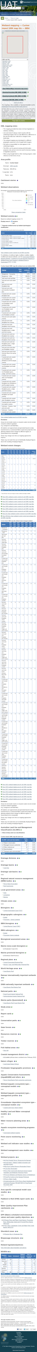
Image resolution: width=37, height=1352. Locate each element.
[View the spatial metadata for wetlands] (27, 96)
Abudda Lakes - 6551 (6, 66)
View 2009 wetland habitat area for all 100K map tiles (17, 794)
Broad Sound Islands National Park (13, 994)
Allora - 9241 (5, 72)
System (3, 232)
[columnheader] (11, 840)
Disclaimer (19, 1334)
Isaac (4, 892)
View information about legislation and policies (13, 1247)
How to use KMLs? (18, 102)
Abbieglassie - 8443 (6, 61)
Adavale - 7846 (5, 67)
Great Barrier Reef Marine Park (12, 987)
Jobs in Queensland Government (19, 1339)
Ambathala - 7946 (6, 76)
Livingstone (6, 895)
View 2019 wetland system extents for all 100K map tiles (18, 499)
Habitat (4, 270)
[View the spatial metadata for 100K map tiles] (28, 92)
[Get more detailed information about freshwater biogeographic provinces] (32, 1068)
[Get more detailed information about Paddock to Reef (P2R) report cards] (31, 1199)
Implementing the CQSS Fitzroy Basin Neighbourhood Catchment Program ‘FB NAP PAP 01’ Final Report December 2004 (19, 1182)
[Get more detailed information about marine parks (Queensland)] (24, 1000)
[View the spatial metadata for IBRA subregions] (17, 930)
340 (11, 1272)
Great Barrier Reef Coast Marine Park (14, 1003)
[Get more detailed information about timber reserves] (15, 1041)
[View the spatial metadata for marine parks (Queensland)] (26, 1000)
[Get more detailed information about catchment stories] (17, 180)
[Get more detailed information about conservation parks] (18, 1020)
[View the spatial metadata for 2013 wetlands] (1, 504)
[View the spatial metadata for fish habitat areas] (18, 1048)
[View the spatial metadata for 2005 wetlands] (1, 509)
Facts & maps (15, 18)
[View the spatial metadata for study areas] (11, 1007)
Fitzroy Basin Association (10, 884)
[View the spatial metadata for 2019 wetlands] (1, 499)
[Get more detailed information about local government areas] (22, 890)
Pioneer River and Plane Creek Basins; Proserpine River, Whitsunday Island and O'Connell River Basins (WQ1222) (18, 1221)
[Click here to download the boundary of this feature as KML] (3, 949)
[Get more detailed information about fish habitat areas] (17, 1048)
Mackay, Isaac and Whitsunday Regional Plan (16, 964)
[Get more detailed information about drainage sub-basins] (19, 872)
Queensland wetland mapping (11, 1133)
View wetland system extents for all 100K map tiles (15, 252)
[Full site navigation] (2, 18)
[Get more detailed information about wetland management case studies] (31, 1150)
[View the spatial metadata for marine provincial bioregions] (25, 953)
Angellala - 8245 (5, 80)
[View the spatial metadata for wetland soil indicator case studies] (32, 1143)
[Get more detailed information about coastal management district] (26, 1054)
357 (34, 1272)
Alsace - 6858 (5, 75)
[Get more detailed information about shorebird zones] (15, 1231)
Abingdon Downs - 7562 (7, 64)
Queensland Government (18, 1350)
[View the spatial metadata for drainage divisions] (19, 858)
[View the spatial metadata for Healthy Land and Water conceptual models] (10, 1114)
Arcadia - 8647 (5, 83)
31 (24, 1259)
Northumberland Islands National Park (14, 996)
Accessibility (19, 1338)
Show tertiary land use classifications (13, 832)
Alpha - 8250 (5, 74)
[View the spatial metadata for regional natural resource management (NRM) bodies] (15, 881)
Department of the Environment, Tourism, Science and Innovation (16, 14)
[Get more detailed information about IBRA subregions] (16, 930)
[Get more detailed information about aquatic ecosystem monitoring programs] (1, 1130)
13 (11, 1264)
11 (31, 1259)
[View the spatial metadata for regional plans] (16, 959)
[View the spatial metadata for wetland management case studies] (32, 1150)
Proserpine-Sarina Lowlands (11, 935)
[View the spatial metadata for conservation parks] (20, 1020)
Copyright (18, 1332)
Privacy (19, 1335)
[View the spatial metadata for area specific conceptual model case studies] (10, 1192)
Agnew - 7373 (5, 68)
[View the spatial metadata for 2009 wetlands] (1, 506)
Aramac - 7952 (5, 81)
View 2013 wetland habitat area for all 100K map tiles (17, 792)
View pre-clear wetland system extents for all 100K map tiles (19, 513)
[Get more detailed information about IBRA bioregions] (15, 923)
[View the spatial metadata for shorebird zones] (17, 1231)
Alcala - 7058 (5, 71)
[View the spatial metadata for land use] (21, 830)
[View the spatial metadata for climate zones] (15, 901)
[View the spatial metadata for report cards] (12, 1014)
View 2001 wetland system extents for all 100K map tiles (18, 511)
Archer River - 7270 (6, 85)
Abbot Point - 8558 (6, 62)
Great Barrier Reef (8, 971)
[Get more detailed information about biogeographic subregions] (24, 914)
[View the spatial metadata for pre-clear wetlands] (1, 513)
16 (31, 1274)
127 (11, 1263)
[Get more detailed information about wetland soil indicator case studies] (31, 1143)
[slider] (35, 193)
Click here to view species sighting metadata (10, 1275)
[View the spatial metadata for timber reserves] (17, 1041)
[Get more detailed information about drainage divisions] (17, 858)
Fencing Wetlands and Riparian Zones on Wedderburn (20, 1174)
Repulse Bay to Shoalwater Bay (14, 1234)
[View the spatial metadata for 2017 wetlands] (1, 501)
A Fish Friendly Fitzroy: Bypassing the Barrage (18, 1160)
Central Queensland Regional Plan (13, 962)
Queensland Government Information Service (14, 106)
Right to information (19, 1336)
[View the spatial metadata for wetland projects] (17, 1157)
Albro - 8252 (4, 70)
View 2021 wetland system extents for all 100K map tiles (18, 497)
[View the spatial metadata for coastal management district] (27, 1054)
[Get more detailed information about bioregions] (11, 908)
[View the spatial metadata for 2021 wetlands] (1, 497)
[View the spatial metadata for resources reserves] (20, 1034)
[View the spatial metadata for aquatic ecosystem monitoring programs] (3, 1130)
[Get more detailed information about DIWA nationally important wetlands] (31, 984)
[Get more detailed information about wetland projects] (16, 1157)
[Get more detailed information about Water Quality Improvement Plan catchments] (11, 1208)
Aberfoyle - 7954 (5, 63)
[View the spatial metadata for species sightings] (9, 1252)
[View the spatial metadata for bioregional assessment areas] (28, 939)
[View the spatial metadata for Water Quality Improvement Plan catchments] (13, 1208)
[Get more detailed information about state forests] (12, 1027)
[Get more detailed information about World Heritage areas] (19, 968)
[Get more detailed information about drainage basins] (15, 865)
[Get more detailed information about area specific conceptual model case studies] (8, 1192)
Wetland (4, 1294)
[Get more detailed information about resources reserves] (18, 1034)
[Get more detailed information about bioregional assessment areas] (27, 939)
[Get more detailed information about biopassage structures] (20, 1238)
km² (13, 223)
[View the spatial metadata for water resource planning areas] (29, 1121)
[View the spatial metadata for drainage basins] (17, 865)
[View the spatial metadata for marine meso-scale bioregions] (26, 946)
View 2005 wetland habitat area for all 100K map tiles (17, 796)
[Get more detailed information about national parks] (14, 991)
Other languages (19, 1341)
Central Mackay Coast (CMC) (11, 926)
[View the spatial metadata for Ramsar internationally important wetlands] (3, 978)
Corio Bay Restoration (11, 1168)
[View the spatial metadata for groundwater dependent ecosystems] (25, 99)
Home (6, 18)
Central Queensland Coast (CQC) (12, 910)
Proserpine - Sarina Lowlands (11, 919)
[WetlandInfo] (27, 12)
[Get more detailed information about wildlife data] (8, 1252)
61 (24, 1274)
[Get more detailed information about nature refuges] (14, 1061)
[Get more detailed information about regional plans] (14, 959)
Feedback (19, 1342)
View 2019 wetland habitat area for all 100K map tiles (17, 787)
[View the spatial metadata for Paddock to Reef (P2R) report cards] (33, 1199)
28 (24, 1263)
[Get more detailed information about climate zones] (14, 901)
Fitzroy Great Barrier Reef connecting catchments (17, 1080)
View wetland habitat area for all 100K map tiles (14, 417)
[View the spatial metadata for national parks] (15, 991)
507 (34, 1274)
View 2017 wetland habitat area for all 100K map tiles (17, 789)
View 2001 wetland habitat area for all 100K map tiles (17, 799)
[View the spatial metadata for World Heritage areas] (21, 968)
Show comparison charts (19, 212)
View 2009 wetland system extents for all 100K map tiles (18, 506)
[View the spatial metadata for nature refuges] (16, 1061)
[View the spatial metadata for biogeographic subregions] (25, 914)
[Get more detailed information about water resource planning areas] (27, 1121)
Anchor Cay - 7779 (6, 79)
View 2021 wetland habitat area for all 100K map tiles (17, 784)
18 (18, 1274)
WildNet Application (28, 1292)
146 (11, 1259)
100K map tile (14, 166)
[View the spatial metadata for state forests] (14, 1027)
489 (11, 1274)
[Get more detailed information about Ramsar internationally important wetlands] (1, 978)
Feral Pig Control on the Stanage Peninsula (17, 1177)
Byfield (5, 917)
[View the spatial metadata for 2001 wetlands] (1, 511)
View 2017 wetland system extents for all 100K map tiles (18, 501)
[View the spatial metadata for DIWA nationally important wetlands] (33, 984)
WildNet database (28, 1277)
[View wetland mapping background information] (15, 216)
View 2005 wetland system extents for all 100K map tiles (18, 509)
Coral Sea (6, 868)
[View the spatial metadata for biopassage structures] (22, 1238)
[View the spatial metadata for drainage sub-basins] (20, 872)
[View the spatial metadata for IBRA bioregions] (17, 923)
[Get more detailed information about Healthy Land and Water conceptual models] (8, 1114)
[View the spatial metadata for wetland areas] (16, 216)
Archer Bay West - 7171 (7, 84)
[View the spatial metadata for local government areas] (23, 890)
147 (34, 1259)
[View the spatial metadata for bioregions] (13, 908)
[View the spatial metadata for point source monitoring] (24, 1137)
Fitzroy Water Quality (11, 1179)
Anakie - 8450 (5, 77)
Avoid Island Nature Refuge (11, 1064)
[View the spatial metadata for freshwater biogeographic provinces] (34, 1068)
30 (24, 1272)
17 (18, 1272)
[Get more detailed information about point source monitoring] (22, 1137)
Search (23, 8)
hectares (15, 221)
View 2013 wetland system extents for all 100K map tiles (18, 504)
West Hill (5, 1050)
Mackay (5, 897)
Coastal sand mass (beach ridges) (13, 1107)
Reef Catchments (8, 886)
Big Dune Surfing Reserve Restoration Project (18, 1166)
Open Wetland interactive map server (15, 88)
